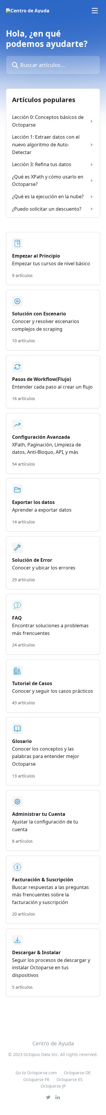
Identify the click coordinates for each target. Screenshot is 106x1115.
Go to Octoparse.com (36, 1072)
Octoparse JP (53, 1086)
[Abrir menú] (95, 10)
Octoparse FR (36, 1079)
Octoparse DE (77, 1072)
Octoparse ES (70, 1079)
